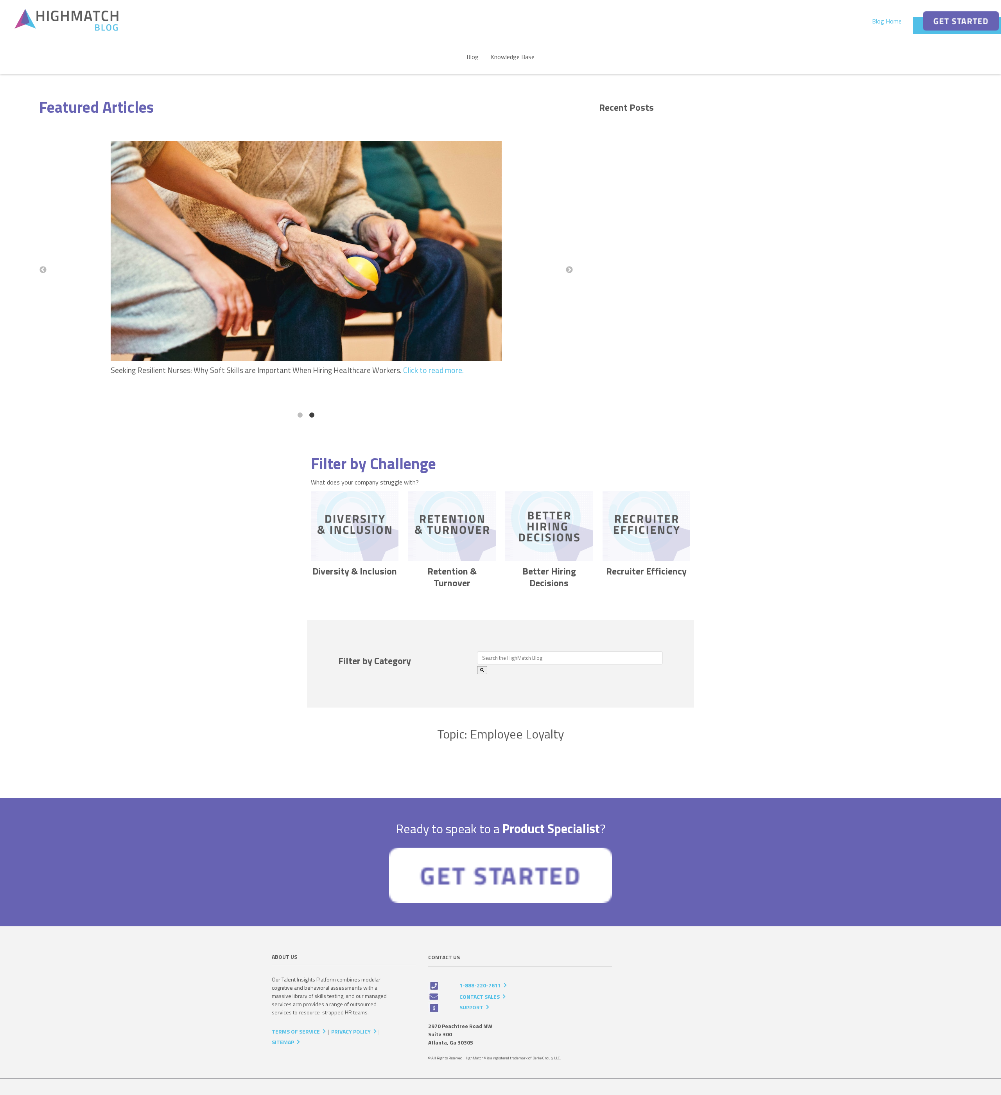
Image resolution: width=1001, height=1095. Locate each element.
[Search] (482, 670)
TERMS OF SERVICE (296, 1031)
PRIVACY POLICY (351, 1031)
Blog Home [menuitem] (887, 21)
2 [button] (312, 415)
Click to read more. (434, 370)
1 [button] (300, 415)
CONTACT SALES (479, 996)
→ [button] (569, 270)
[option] (306, 260)
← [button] (43, 270)
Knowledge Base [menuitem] (512, 56)
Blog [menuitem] (472, 56)
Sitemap (283, 1042)
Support (471, 1007)
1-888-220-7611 (480, 985)
